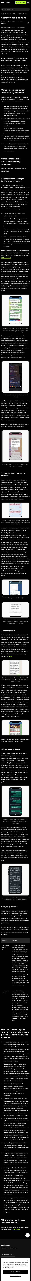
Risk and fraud (23, 13)
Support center (6, 13)
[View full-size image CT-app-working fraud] (15, 727)
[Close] (27, 1260)
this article (16, 1229)
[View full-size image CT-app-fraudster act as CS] (15, 610)
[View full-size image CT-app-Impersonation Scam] (15, 801)
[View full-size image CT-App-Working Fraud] (15, 668)
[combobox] (16, 9)
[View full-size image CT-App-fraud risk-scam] (15, 879)
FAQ (14, 13)
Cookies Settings (15, 1276)
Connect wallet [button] (20, 2)
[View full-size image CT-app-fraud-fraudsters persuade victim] (15, 587)
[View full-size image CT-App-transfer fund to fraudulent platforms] (15, 510)
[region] (15, 1269)
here (10, 656)
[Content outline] (27, 1235)
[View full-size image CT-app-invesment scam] (15, 377)
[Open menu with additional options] (28, 2)
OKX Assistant (6, 258)
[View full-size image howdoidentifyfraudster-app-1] (15, 446)
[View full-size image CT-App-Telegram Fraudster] (15, 310)
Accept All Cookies (15, 1271)
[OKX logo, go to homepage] (6, 2)
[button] (3, 9)
